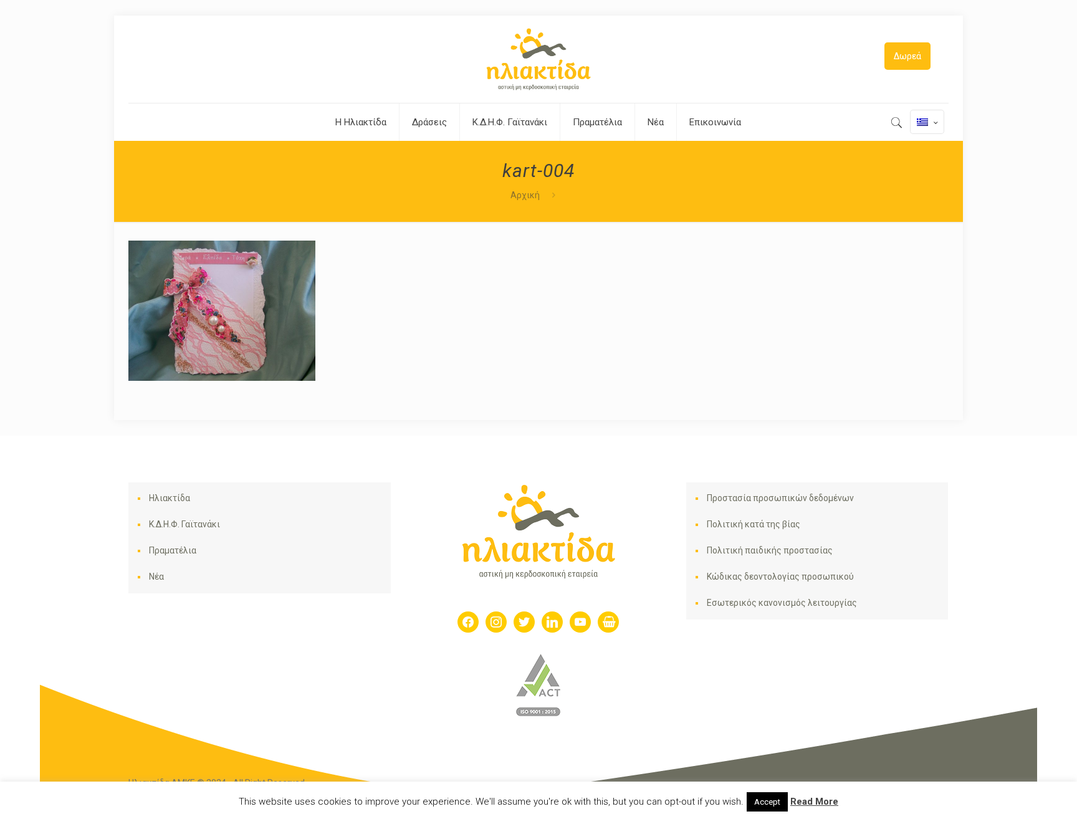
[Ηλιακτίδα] (538, 59)
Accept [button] (767, 802)
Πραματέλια (172, 550)
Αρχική (525, 195)
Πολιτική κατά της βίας (753, 524)
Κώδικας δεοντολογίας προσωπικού (780, 577)
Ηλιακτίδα (169, 498)
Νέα (156, 577)
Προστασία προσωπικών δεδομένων (780, 498)
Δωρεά (907, 56)
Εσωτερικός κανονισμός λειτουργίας (782, 603)
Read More (814, 801)
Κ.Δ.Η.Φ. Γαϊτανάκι (184, 524)
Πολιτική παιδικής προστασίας (770, 550)
